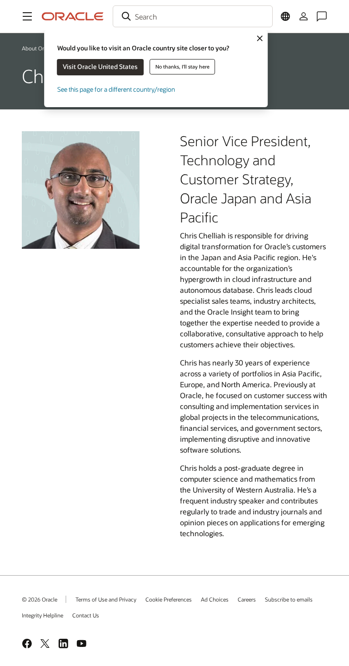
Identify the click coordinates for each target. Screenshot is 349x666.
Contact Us (85, 615)
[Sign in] (303, 16)
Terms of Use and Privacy (105, 599)
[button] (27, 16)
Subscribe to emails (289, 599)
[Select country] (285, 16)
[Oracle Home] (72, 16)
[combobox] (193, 16)
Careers (247, 599)
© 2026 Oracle (39, 599)
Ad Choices (215, 599)
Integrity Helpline (42, 615)
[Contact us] (321, 16)
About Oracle (38, 48)
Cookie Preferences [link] (168, 599)
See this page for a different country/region (116, 89)
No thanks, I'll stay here (182, 66)
